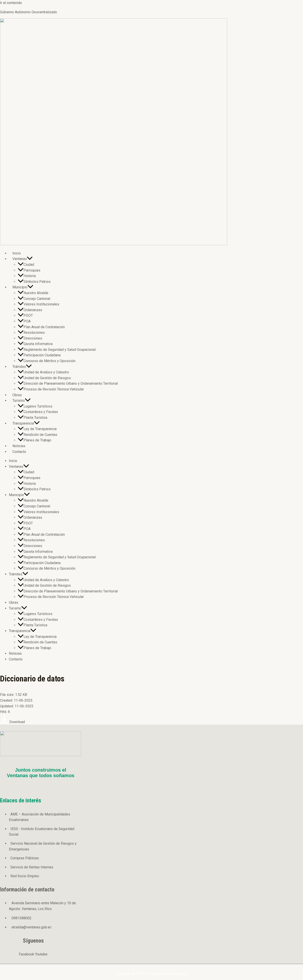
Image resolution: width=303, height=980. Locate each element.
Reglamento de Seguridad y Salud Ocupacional (60, 349)
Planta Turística (35, 417)
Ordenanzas (33, 310)
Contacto (19, 452)
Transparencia (23, 423)
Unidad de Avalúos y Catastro (46, 372)
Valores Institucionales (41, 304)
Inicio (16, 253)
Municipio (20, 287)
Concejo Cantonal (37, 299)
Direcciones (33, 338)
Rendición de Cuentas (40, 435)
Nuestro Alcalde (36, 293)
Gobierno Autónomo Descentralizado (28, 12)
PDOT (28, 315)
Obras (17, 395)
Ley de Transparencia (40, 429)
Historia (30, 276)
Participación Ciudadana (42, 355)
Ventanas (19, 259)
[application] (30, 259)
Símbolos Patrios (37, 281)
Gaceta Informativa (38, 344)
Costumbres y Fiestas (41, 412)
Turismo (18, 400)
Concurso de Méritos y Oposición (49, 361)
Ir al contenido (11, 3)
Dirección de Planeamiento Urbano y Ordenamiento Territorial (71, 383)
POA (27, 321)
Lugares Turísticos (38, 406)
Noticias (18, 446)
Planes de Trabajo (37, 440)
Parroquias (32, 270)
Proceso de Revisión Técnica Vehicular (54, 389)
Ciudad (29, 264)
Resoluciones (34, 332)
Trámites (19, 367)
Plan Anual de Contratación (44, 327)
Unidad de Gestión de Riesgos (47, 378)
